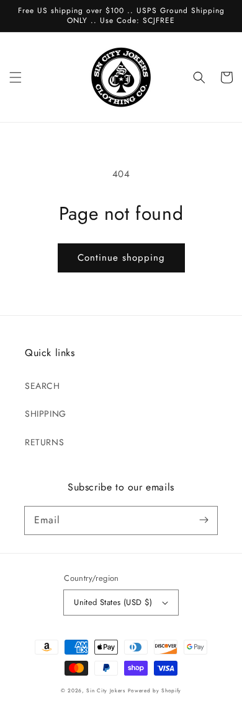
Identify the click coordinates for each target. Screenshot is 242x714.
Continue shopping (121, 257)
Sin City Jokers (105, 690)
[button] (15, 77)
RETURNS (44, 442)
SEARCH (42, 386)
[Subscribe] (203, 520)
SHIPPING (45, 413)
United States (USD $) (113, 602)
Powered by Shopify (155, 690)
